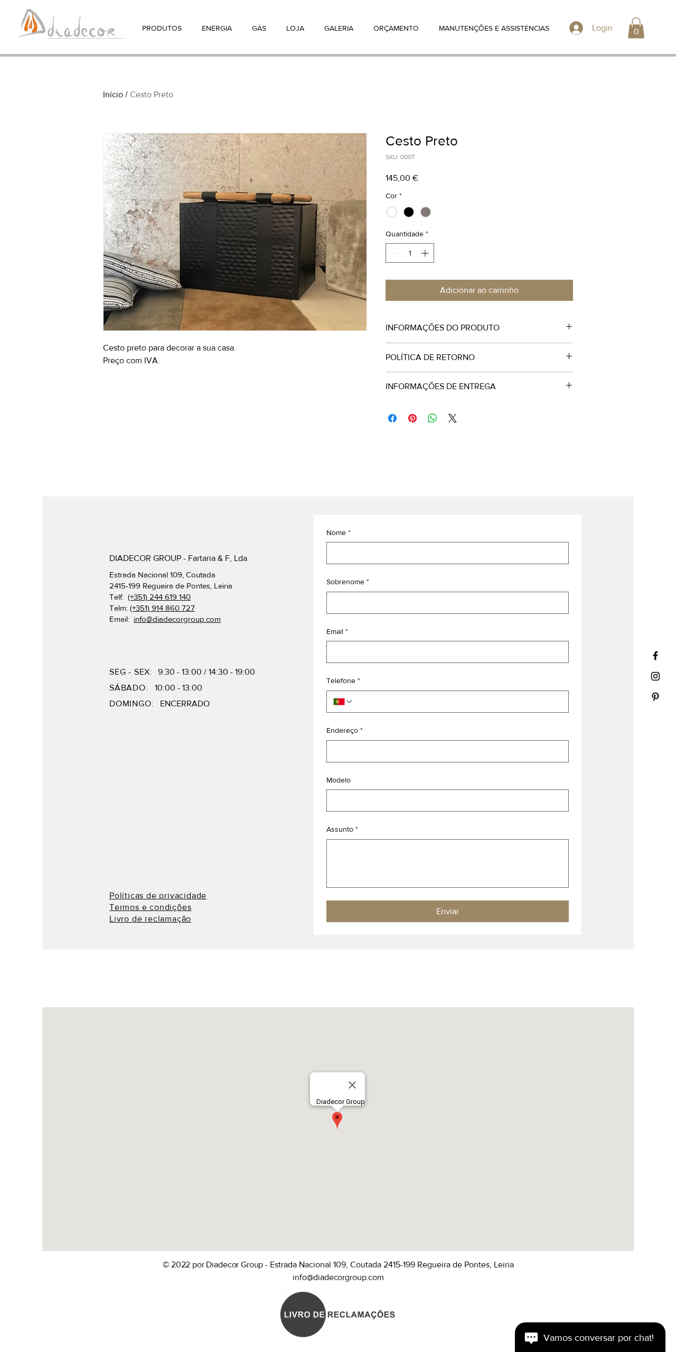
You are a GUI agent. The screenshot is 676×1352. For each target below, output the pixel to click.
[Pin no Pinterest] (412, 418)
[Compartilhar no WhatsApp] (432, 418)
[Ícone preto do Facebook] (655, 655)
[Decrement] (393, 253)
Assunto (342, 829)
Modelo (338, 780)
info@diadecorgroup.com (177, 618)
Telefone (343, 680)
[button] (636, 27)
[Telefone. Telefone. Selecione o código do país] (343, 701)
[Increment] (426, 253)
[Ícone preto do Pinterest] (655, 697)
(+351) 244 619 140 (159, 596)
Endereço (344, 730)
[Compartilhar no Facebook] (392, 418)
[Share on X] (452, 418)
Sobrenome (347, 581)
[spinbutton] (409, 253)
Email (337, 631)
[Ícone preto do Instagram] (655, 676)
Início (113, 94)
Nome (338, 532)
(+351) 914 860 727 (162, 607)
